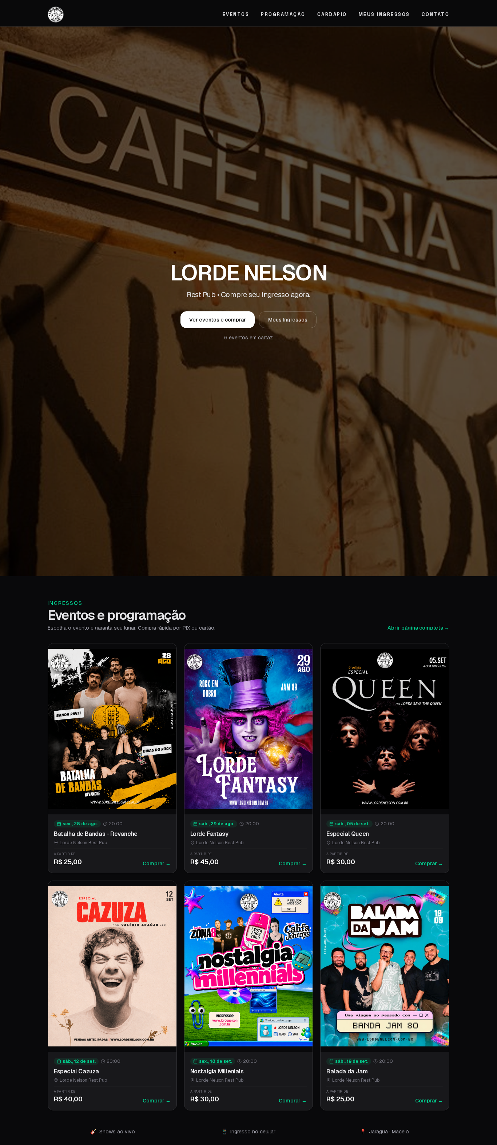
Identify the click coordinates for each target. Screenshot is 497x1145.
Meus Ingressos (384, 14)
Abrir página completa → (418, 628)
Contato (436, 14)
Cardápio (332, 14)
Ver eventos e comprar (217, 319)
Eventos (236, 14)
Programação (283, 14)
